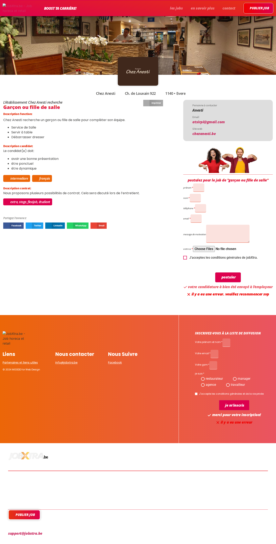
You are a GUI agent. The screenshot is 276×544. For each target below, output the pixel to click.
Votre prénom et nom (208, 342)
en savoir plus (202, 8)
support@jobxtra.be (25, 533)
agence (211, 385)
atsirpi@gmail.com (208, 121)
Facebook (115, 363)
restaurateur (214, 379)
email (186, 218)
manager (244, 379)
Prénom (187, 187)
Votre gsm (201, 365)
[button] (153, 103)
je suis (199, 373)
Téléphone (188, 208)
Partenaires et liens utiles (20, 363)
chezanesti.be (204, 133)
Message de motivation (194, 234)
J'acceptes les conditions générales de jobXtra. (223, 257)
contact (228, 8)
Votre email (202, 353)
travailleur (238, 385)
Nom (185, 198)
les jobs (176, 8)
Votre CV (187, 249)
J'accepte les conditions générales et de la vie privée (231, 394)
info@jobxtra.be (66, 363)
